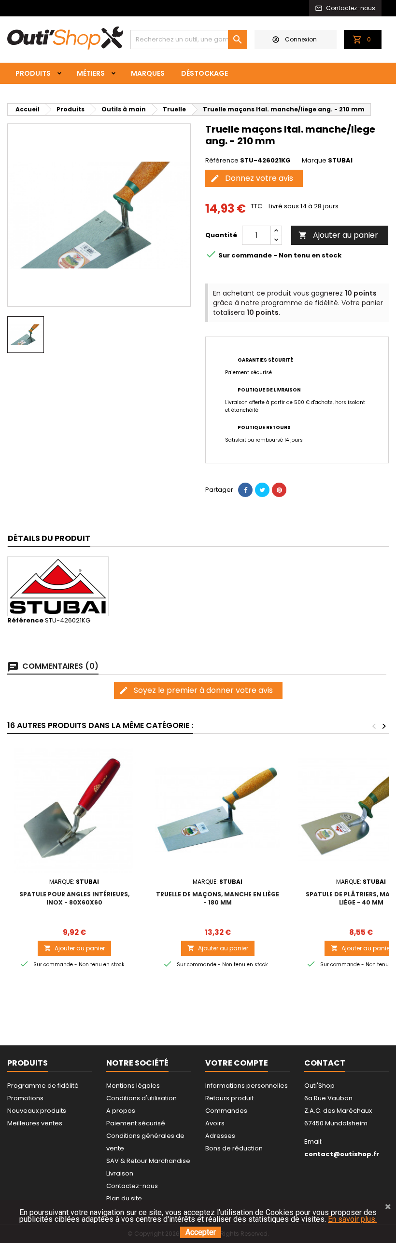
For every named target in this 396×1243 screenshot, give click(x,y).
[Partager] (245, 490)
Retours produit (229, 1098)
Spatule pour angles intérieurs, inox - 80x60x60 (74, 898)
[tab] (49, 539)
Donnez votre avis (251, 178)
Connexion (301, 39)
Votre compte (236, 1062)
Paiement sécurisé (135, 1123)
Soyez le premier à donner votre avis (196, 690)
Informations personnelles (246, 1085)
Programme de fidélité (43, 1085)
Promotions (25, 1098)
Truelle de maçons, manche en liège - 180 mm (217, 898)
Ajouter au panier (338, 235)
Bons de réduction (234, 1148)
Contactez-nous (132, 1185)
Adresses (220, 1135)
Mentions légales (133, 1085)
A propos (120, 1110)
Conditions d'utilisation (141, 1098)
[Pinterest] (279, 490)
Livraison (119, 1173)
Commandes (226, 1110)
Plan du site (124, 1198)
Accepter (200, 1232)
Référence (222, 160)
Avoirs (215, 1123)
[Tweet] (262, 490)
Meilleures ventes (34, 1123)
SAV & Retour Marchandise (148, 1160)
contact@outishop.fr (341, 1154)
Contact (324, 1062)
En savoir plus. (352, 1219)
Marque (314, 160)
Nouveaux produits (36, 1110)
